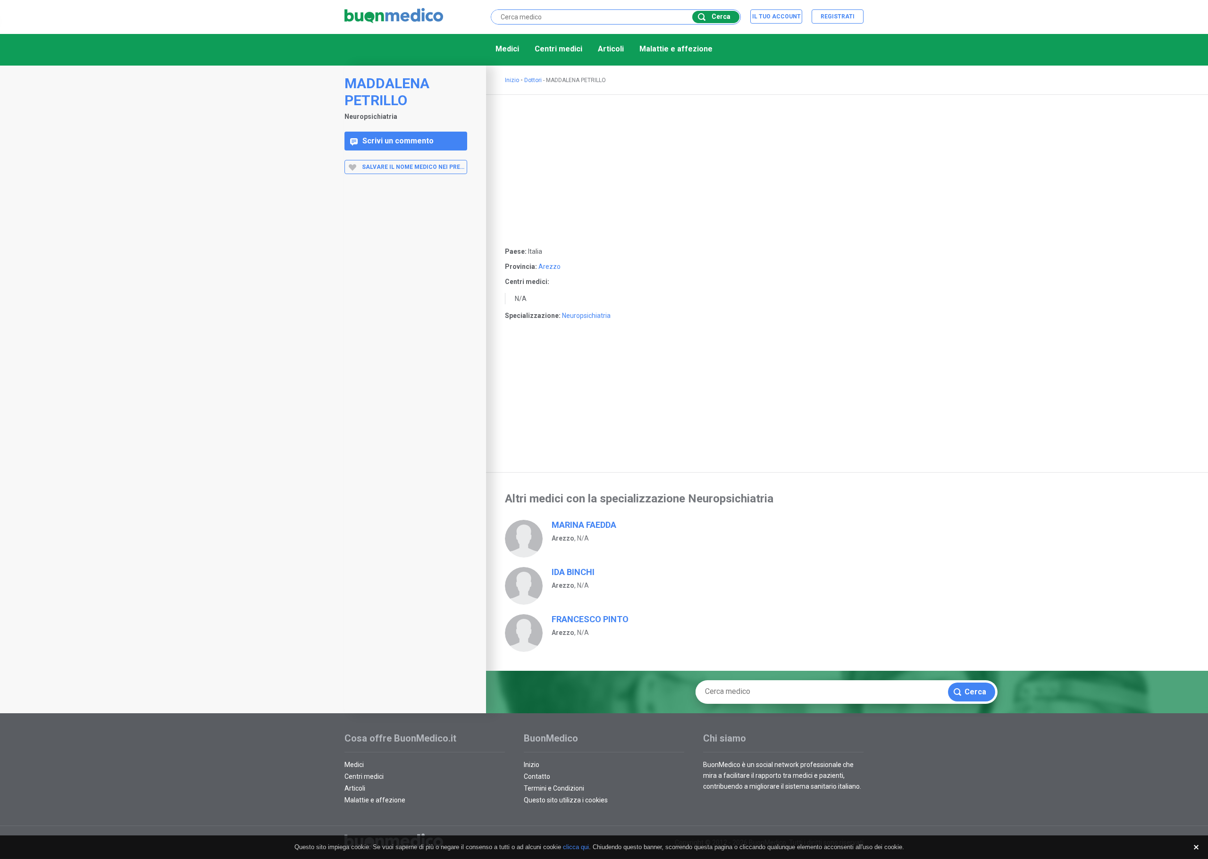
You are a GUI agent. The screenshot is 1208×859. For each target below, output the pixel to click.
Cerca (721, 16)
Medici (507, 48)
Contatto (537, 776)
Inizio (512, 80)
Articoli (611, 48)
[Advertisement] (405, 331)
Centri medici (558, 48)
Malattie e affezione (676, 48)
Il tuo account (776, 16)
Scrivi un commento (398, 140)
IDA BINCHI (573, 572)
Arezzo (549, 266)
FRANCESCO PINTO (590, 619)
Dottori (533, 80)
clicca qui (576, 847)
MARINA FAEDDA (584, 525)
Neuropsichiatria (586, 315)
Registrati (838, 16)
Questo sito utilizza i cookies (566, 800)
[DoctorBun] (394, 16)
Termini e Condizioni (554, 788)
